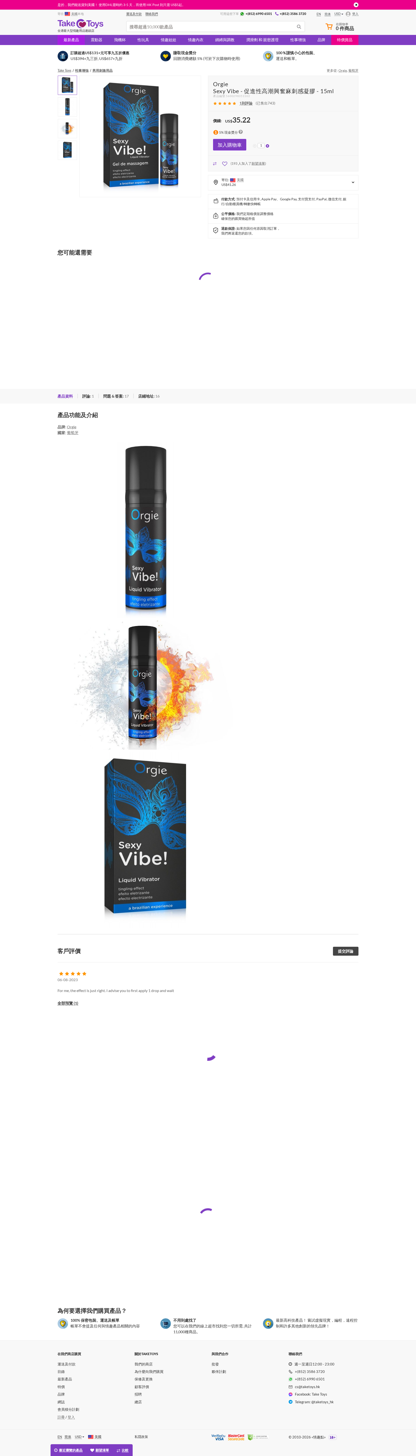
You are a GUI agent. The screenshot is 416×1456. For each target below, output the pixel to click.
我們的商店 (144, 1364)
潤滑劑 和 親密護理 (262, 39)
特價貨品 (344, 39)
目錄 (61, 1371)
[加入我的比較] (215, 163)
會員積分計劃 (68, 1409)
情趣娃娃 (168, 39)
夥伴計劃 (219, 1371)
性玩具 (143, 39)
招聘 (138, 1394)
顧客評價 (142, 1386)
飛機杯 (120, 39)
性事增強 (298, 39)
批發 (215, 1364)
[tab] (65, 396)
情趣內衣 (195, 39)
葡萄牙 (353, 70)
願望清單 (258, 163)
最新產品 (71, 39)
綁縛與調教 (224, 39)
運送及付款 (67, 1364)
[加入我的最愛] (225, 163)
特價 (61, 1386)
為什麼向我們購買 (149, 1371)
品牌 (321, 39)
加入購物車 (230, 145)
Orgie (342, 70)
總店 (138, 1402)
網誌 (61, 1402)
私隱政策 (141, 1437)
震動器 (96, 39)
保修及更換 (144, 1379)
